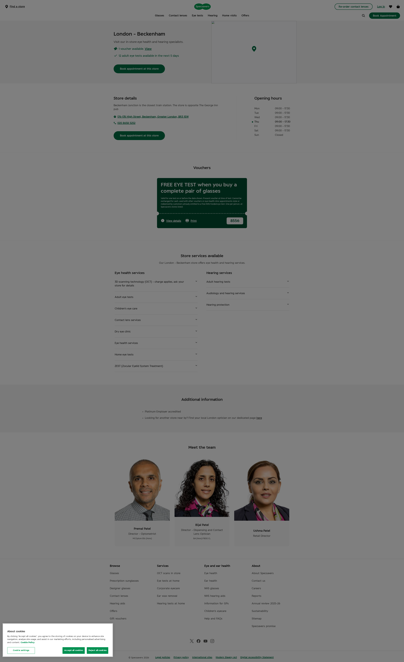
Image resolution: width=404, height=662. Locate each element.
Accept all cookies (73, 650)
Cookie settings (21, 650)
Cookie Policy (28, 643)
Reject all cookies (98, 650)
